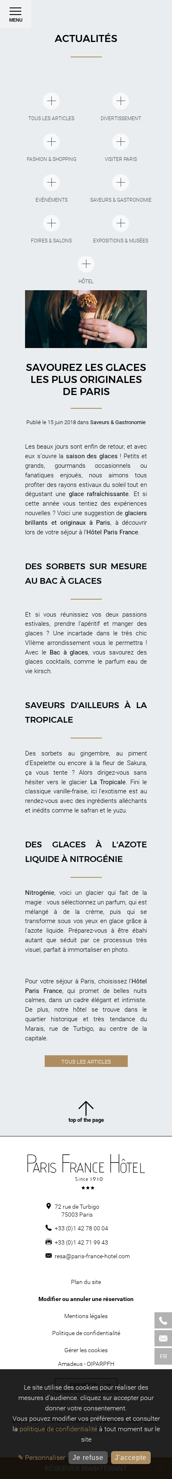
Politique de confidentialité (86, 1333)
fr (163, 1356)
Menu (16, 19)
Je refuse (88, 1457)
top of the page (86, 1120)
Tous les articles (86, 1062)
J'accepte (131, 1457)
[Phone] (163, 1320)
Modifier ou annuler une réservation (86, 1299)
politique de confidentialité (58, 1429)
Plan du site (86, 1282)
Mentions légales (86, 1316)
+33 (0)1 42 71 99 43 (81, 1242)
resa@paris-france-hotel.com (92, 1256)
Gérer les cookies (86, 1350)
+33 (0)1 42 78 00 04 (81, 1228)
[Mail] (163, 1338)
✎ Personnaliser (41, 1458)
